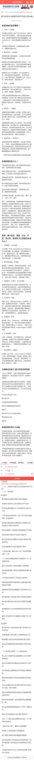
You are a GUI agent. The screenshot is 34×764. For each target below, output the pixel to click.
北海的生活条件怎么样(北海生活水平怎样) (15, 504)
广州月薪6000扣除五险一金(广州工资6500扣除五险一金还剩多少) (17, 516)
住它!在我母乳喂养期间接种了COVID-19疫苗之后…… (17, 708)
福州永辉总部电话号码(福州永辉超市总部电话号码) (16, 679)
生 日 (3, 474)
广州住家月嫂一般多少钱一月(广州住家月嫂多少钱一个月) (16, 552)
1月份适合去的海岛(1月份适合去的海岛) (15, 578)
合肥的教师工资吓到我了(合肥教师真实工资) (16, 635)
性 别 (3, 470)
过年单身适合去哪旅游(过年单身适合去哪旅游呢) (16, 671)
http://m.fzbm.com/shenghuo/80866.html (14, 484)
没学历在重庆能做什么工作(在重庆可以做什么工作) (16, 509)
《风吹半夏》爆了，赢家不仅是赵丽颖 (14, 726)
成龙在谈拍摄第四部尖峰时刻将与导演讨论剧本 (16, 645)
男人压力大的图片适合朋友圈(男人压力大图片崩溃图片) (16, 657)
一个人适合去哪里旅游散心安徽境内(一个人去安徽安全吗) (16, 559)
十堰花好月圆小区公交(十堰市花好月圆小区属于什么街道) (16, 751)
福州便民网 (17, 2)
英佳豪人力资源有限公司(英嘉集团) (13, 731)
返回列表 (10, 491)
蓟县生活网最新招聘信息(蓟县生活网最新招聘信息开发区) (16, 693)
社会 (10, 12)
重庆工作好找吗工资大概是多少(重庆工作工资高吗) (16, 617)
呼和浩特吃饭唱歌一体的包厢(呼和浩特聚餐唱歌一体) (16, 701)
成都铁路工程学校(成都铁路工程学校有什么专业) (16, 590)
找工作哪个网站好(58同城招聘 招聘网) (14, 735)
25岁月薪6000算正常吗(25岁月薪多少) (14, 535)
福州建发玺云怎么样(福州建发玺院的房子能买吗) (16, 610)
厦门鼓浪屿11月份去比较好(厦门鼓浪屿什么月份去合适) (16, 628)
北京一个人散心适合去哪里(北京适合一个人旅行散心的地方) (16, 720)
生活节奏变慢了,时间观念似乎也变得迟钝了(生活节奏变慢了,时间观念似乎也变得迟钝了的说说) (17, 742)
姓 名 (3, 467)
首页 (2, 12)
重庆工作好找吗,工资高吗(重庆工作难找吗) (15, 566)
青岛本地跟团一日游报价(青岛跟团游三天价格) (17, 530)
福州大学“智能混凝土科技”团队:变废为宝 (15, 714)
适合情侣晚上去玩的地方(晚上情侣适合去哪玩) (17, 597)
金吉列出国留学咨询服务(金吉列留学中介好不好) (16, 664)
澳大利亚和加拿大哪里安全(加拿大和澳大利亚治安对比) (16, 540)
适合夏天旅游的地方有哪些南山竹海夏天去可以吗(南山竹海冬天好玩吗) (16, 524)
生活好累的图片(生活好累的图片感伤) (14, 547)
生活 (6, 12)
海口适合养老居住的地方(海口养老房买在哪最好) (16, 602)
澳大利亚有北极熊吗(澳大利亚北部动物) (14, 499)
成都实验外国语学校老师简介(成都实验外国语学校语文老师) (16, 583)
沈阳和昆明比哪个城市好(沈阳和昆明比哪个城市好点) (16, 571)
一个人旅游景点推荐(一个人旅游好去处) (14, 651)
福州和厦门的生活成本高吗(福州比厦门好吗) (16, 639)
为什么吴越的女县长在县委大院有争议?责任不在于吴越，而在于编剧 (17, 686)
